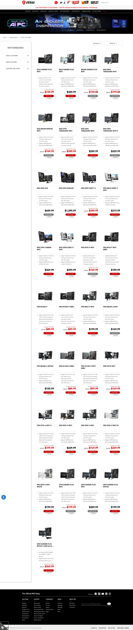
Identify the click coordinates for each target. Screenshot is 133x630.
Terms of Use (111, 628)
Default (112, 43)
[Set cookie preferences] (4, 626)
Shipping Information (39, 611)
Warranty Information (39, 613)
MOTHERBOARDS (65, 11)
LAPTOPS (27, 11)
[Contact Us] (60, 2)
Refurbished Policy (38, 609)
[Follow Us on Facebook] (96, 594)
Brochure (60, 603)
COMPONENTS (75, 11)
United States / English (123, 628)
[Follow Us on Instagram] (110, 594)
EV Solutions (25, 618)
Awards (48, 603)
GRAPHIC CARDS (53, 11)
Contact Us (94, 628)
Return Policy (37, 607)
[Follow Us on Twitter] (99, 594)
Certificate (72, 607)
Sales (23, 620)
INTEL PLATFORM (12, 55)
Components (25, 613)
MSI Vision (72, 603)
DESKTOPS (35, 11)
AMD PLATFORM (11, 62)
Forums (48, 605)
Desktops (24, 605)
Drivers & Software (39, 618)
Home (4, 37)
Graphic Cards (25, 609)
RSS (59, 611)
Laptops (24, 603)
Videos (47, 607)
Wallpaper (60, 605)
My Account (37, 603)
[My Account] (64, 2)
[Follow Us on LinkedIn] (106, 594)
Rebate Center (37, 620)
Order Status (37, 605)
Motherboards (14, 37)
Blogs (47, 611)
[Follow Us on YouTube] (103, 594)
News (59, 609)
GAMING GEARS (86, 11)
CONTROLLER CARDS (13, 68)
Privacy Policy (102, 628)
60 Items (96, 43)
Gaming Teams (49, 609)
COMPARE (49, 98)
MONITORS (43, 11)
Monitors (24, 607)
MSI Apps (60, 607)
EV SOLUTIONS (96, 11)
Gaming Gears (25, 615)
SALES (104, 11)
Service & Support (38, 615)
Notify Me (93, 95)
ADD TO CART (49, 95)
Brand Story (72, 605)
